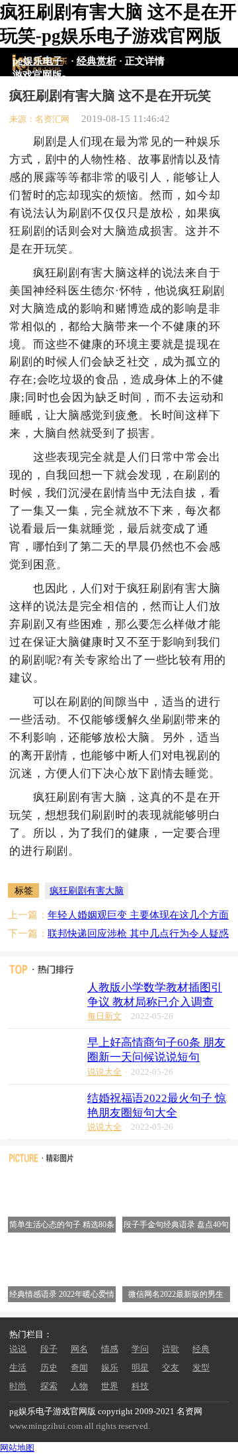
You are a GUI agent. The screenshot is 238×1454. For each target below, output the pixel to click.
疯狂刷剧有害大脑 (87, 890)
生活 (17, 1367)
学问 (140, 1349)
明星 (140, 1367)
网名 (79, 1349)
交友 (170, 1367)
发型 (201, 1367)
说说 (17, 1349)
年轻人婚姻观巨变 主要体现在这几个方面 (138, 914)
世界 (109, 1386)
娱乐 (109, 1367)
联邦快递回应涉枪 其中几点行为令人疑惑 (138, 933)
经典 (201, 1349)
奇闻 (79, 1367)
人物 (79, 1386)
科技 (140, 1386)
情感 (109, 1349)
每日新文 (104, 1016)
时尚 (17, 1386)
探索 (49, 1386)
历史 (49, 1367)
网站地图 (17, 1448)
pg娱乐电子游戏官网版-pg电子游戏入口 (39, 62)
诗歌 (170, 1349)
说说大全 (104, 1072)
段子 (49, 1349)
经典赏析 (96, 60)
